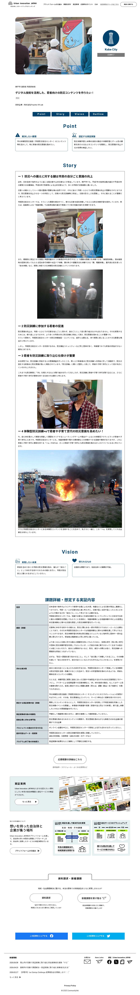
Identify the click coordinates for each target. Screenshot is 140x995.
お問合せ (87, 957)
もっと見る (26, 802)
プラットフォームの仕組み (25, 851)
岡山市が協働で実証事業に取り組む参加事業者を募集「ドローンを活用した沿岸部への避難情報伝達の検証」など (64, 963)
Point (42, 114)
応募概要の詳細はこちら (70, 759)
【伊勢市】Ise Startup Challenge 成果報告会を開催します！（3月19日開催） (50, 972)
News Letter (99, 957)
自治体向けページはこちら (70, 919)
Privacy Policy (70, 986)
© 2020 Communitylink (70, 991)
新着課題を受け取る (92, 898)
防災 (17, 98)
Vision (79, 114)
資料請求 (46, 898)
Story (60, 114)
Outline (98, 114)
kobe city (111, 49)
